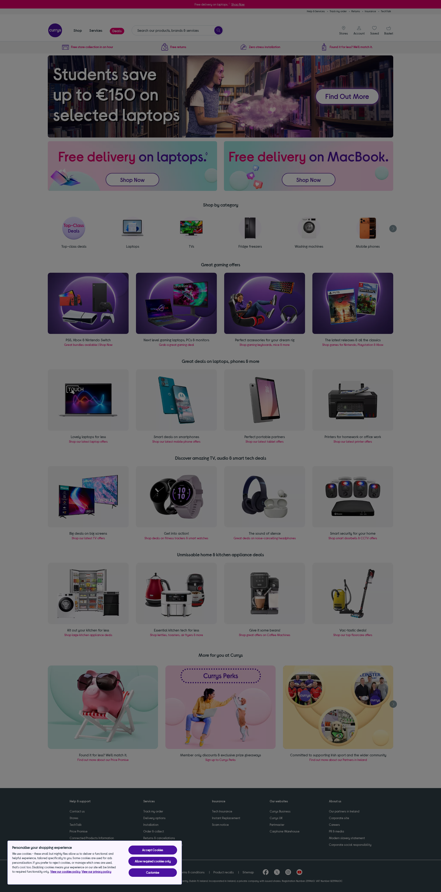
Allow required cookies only (153, 861)
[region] (94, 862)
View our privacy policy (96, 871)
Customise (152, 872)
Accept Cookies (152, 850)
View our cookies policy (65, 871)
